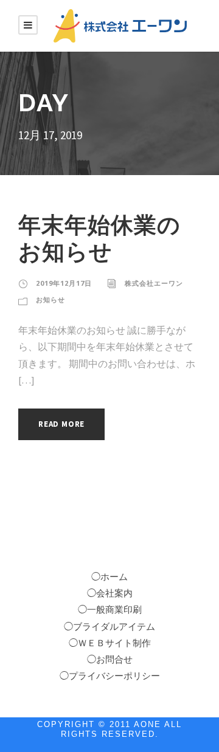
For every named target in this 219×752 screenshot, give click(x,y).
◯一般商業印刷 (110, 609)
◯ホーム (109, 576)
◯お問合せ (110, 659)
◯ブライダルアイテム (109, 626)
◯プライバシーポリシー (110, 676)
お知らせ (50, 299)
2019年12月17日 (64, 283)
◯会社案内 (110, 593)
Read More (61, 424)
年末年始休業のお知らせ (99, 238)
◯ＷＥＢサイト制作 (110, 643)
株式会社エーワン (154, 283)
